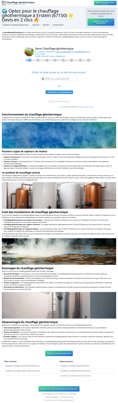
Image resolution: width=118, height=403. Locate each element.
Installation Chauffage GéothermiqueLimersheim (22, 371)
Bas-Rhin (46, 25)
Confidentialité (65, 106)
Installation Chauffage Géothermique (16, 25)
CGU (60, 106)
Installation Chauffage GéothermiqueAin (75, 366)
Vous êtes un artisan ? (89, 106)
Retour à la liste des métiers (59, 101)
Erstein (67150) (58, 25)
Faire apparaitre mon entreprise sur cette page (60, 394)
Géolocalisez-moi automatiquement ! (60, 92)
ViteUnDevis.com (80, 106)
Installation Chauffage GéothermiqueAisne (76, 371)
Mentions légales (53, 397)
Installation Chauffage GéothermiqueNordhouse (22, 366)
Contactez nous (67, 397)
